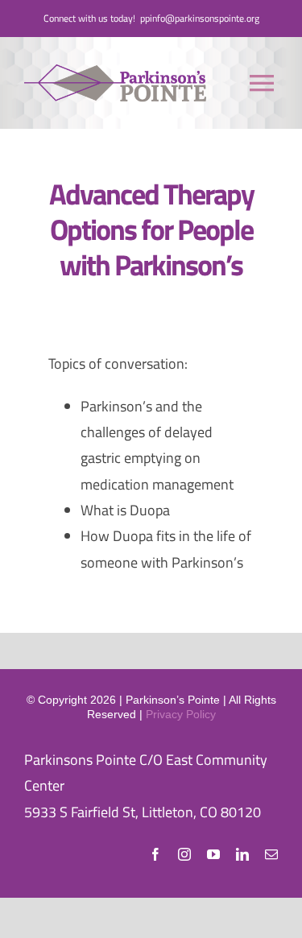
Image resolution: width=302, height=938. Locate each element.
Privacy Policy (181, 714)
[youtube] (213, 854)
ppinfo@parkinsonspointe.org (199, 18)
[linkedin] (242, 854)
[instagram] (184, 854)
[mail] (271, 854)
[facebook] (155, 854)
